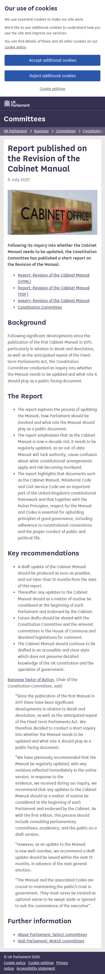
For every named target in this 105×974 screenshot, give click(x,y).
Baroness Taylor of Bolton (31, 679)
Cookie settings (52, 89)
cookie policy (15, 47)
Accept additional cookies (52, 60)
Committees (24, 118)
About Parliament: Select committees (52, 934)
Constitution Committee (40, 307)
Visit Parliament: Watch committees (51, 941)
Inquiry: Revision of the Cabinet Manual (54, 300)
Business (41, 131)
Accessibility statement (36, 968)
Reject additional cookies (53, 75)
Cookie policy (15, 963)
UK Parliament (15, 131)
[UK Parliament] (17, 103)
